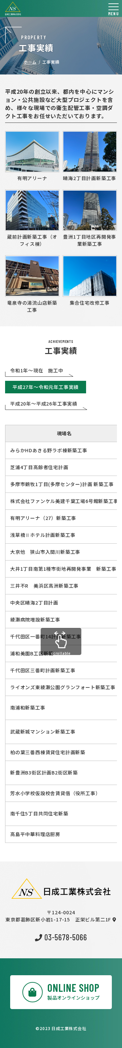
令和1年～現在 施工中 (36, 370)
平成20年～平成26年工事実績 (43, 403)
